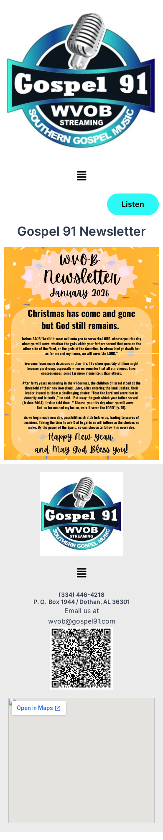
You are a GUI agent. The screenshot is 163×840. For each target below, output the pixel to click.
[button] (81, 176)
